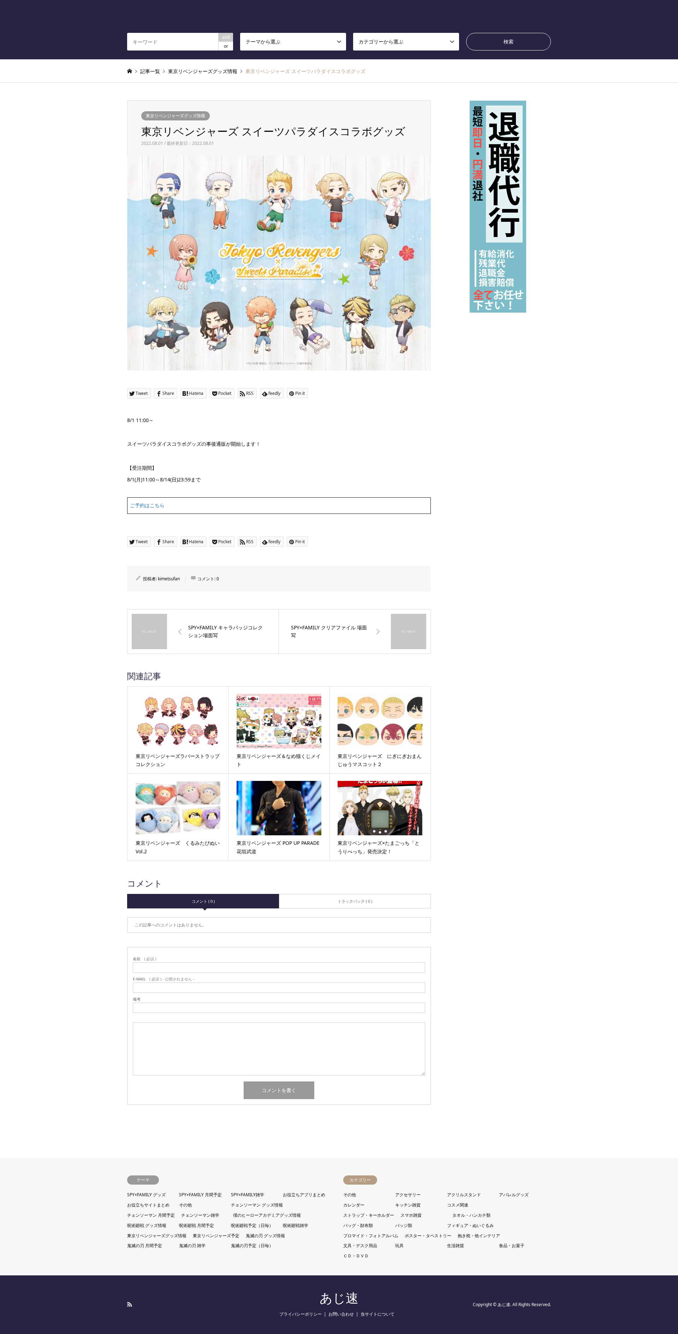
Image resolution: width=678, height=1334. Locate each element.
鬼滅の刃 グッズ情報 (265, 1236)
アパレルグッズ (514, 1195)
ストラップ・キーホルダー (368, 1215)
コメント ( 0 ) (203, 901)
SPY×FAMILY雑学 (247, 1195)
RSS (129, 1304)
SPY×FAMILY (536, 11)
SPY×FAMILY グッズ (146, 1195)
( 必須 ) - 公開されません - (164, 979)
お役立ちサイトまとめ (148, 1205)
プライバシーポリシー (300, 1314)
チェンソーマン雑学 (200, 1215)
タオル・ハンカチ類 (471, 1215)
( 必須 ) (144, 959)
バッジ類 (403, 1225)
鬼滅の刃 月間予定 (144, 1246)
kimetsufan (169, 579)
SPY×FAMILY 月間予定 (200, 1195)
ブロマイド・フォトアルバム (370, 1236)
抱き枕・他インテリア (479, 1236)
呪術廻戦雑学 (295, 1225)
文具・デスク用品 (360, 1246)
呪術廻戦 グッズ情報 (146, 1225)
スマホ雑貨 (411, 1215)
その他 (185, 1205)
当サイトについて (377, 1314)
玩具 (399, 1246)
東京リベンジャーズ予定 (216, 1236)
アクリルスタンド (464, 1195)
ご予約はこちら (147, 505)
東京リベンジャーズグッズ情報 (175, 116)
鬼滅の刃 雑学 (192, 1246)
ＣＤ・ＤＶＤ (356, 1256)
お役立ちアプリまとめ (304, 1195)
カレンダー (353, 1205)
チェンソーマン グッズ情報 (257, 1205)
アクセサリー (408, 1195)
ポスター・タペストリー (428, 1236)
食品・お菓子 (511, 1246)
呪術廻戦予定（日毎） (252, 1225)
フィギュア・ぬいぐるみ (470, 1225)
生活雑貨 (455, 1246)
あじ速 (339, 1298)
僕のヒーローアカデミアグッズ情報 (267, 1215)
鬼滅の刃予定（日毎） (252, 1246)
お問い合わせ (341, 1314)
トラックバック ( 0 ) (355, 901)
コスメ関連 (457, 1205)
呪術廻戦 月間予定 (196, 1225)
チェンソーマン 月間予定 (151, 1215)
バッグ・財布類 (358, 1225)
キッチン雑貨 (408, 1205)
